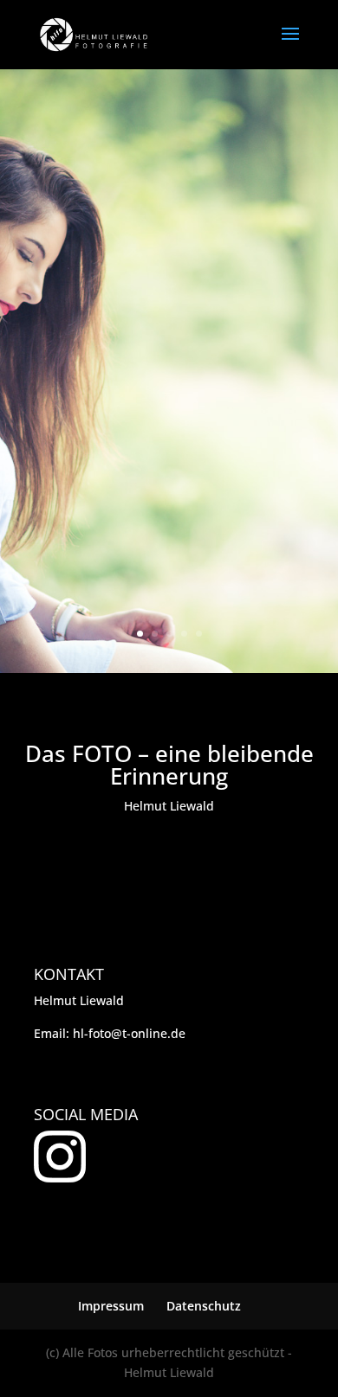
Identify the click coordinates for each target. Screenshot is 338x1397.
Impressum (111, 1306)
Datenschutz (203, 1306)
